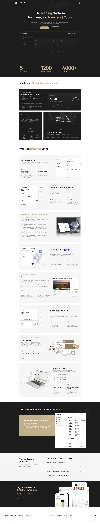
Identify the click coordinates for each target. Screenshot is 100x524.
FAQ (55, 2)
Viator (23, 284)
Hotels (63, 2)
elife (65, 251)
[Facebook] (95, 515)
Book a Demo (44, 28)
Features (44, 2)
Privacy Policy (93, 520)
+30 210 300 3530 (68, 515)
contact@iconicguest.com (58, 515)
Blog (59, 2)
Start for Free (82, 2)
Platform (38, 2)
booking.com (67, 249)
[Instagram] (92, 515)
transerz (60, 251)
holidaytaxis (53, 251)
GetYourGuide (45, 282)
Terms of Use (87, 520)
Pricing (50, 2)
